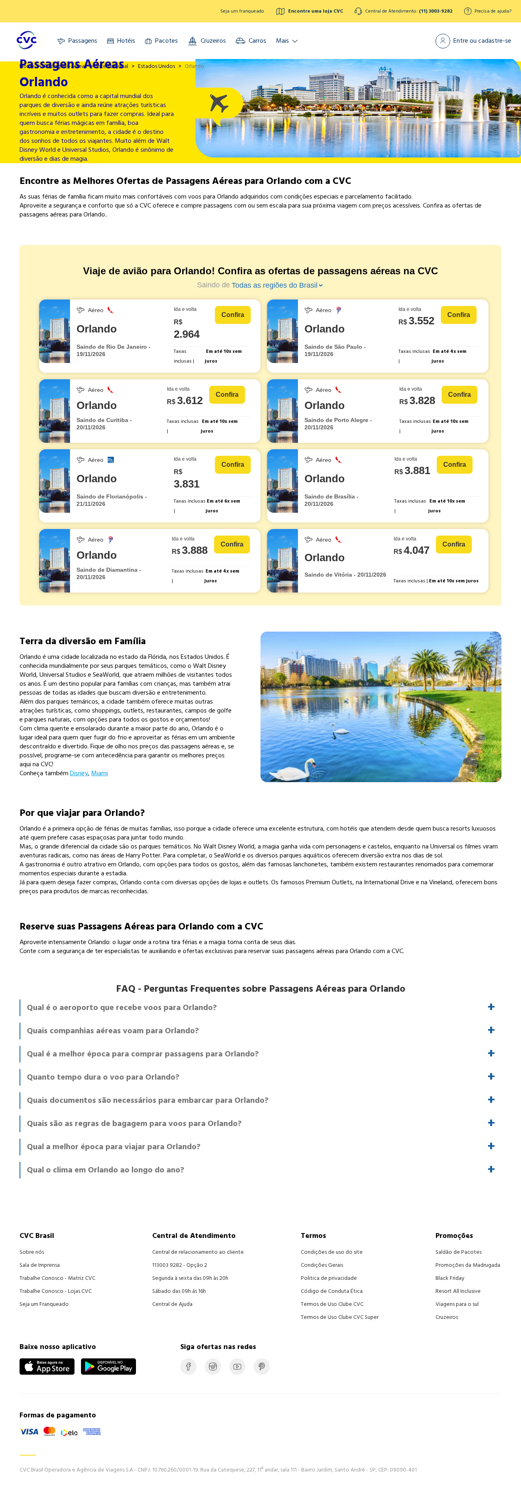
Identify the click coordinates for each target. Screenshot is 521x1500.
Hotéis (125, 40)
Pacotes (165, 40)
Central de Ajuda (172, 1304)
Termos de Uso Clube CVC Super (340, 1317)
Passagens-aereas (65, 66)
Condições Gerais (322, 1265)
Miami (99, 773)
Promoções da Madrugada (468, 1265)
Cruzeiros (212, 40)
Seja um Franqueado (44, 1304)
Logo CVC (26, 40)
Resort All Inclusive (458, 1291)
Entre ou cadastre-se (481, 40)
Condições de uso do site (332, 1252)
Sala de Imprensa (40, 1265)
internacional (112, 66)
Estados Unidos (156, 66)
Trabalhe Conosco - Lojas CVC (56, 1291)
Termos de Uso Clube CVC (332, 1304)
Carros (256, 40)
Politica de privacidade (329, 1278)
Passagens (82, 40)
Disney (79, 773)
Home (27, 66)
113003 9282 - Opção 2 (179, 1265)
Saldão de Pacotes (459, 1252)
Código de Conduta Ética (332, 1291)
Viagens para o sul (457, 1304)
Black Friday (450, 1278)
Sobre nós (32, 1252)
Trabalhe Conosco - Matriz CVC (57, 1278)
